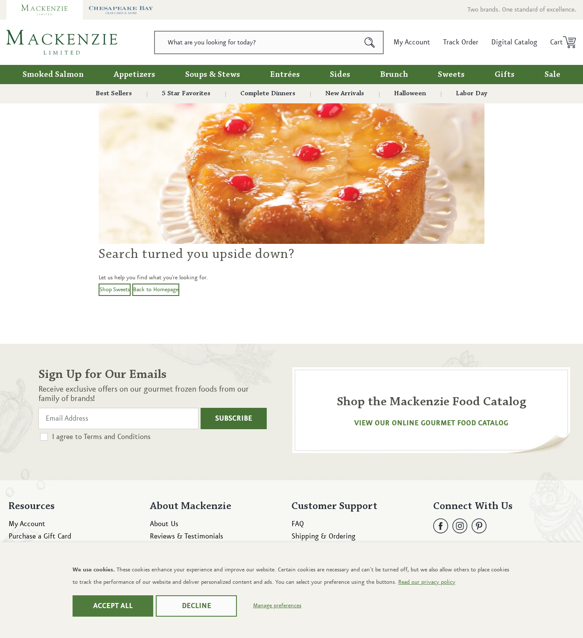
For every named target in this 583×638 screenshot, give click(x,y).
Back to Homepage (155, 289)
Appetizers (134, 74)
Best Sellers (114, 93)
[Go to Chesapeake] (121, 10)
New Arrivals (344, 93)
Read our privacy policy (426, 582)
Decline (196, 606)
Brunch (394, 74)
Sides (340, 74)
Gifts (505, 74)
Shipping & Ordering (324, 536)
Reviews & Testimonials (186, 536)
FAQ (298, 524)
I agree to (101, 437)
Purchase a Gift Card (40, 536)
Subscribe (233, 418)
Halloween (410, 93)
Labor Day (471, 93)
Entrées (285, 74)
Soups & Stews (212, 74)
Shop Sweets (114, 289)
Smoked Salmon (53, 74)
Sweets (451, 74)
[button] (560, 42)
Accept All (113, 606)
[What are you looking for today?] (369, 42)
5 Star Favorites (186, 93)
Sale (552, 74)
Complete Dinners (267, 93)
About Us (164, 524)
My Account (27, 524)
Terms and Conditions (117, 437)
